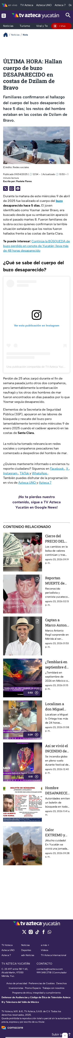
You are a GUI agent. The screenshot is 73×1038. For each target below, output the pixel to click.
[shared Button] (11, 188)
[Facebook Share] (18, 188)
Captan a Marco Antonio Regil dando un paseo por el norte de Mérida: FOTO (57, 623)
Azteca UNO (27, 482)
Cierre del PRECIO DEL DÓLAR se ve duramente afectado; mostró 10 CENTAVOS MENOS (55, 539)
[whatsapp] (49, 933)
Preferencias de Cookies (42, 983)
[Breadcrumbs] (7, 34)
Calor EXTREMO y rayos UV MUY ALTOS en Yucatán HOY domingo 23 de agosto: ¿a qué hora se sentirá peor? (57, 832)
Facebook (57, 468)
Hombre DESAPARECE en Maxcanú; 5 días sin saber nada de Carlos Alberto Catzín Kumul (57, 790)
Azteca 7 (45, 482)
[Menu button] (4, 15)
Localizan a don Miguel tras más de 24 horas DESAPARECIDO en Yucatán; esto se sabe (57, 706)
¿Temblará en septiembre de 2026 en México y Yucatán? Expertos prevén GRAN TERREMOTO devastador (56, 664)
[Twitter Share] (5, 188)
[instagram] (30, 933)
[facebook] (43, 933)
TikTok (25, 473)
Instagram (10, 473)
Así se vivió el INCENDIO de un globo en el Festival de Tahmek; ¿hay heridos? (56, 748)
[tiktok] (37, 933)
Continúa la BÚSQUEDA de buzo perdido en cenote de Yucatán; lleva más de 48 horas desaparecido (36, 245)
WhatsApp (40, 473)
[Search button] (68, 15)
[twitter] (24, 933)
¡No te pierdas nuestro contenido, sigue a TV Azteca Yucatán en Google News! (36, 502)
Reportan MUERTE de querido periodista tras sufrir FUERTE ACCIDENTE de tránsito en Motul (57, 581)
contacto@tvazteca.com (50, 969)
